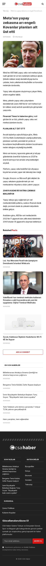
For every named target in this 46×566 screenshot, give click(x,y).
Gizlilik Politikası (29, 547)
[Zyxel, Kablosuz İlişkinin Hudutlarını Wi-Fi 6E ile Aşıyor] (23, 322)
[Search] (42, 4)
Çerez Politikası (8, 508)
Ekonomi (28, 475)
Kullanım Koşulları (8, 513)
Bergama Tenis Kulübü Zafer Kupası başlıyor (22, 385)
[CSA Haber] (23, 4)
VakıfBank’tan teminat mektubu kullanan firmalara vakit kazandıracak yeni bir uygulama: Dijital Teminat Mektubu (22, 300)
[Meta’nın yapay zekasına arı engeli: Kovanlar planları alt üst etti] (23, 54)
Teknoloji (6, 11)
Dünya (27, 471)
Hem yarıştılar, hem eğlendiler (16, 419)
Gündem (28, 480)
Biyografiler (29, 466)
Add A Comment (23, 352)
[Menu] (3, 4)
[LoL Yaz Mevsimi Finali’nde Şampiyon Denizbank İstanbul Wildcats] (23, 246)
